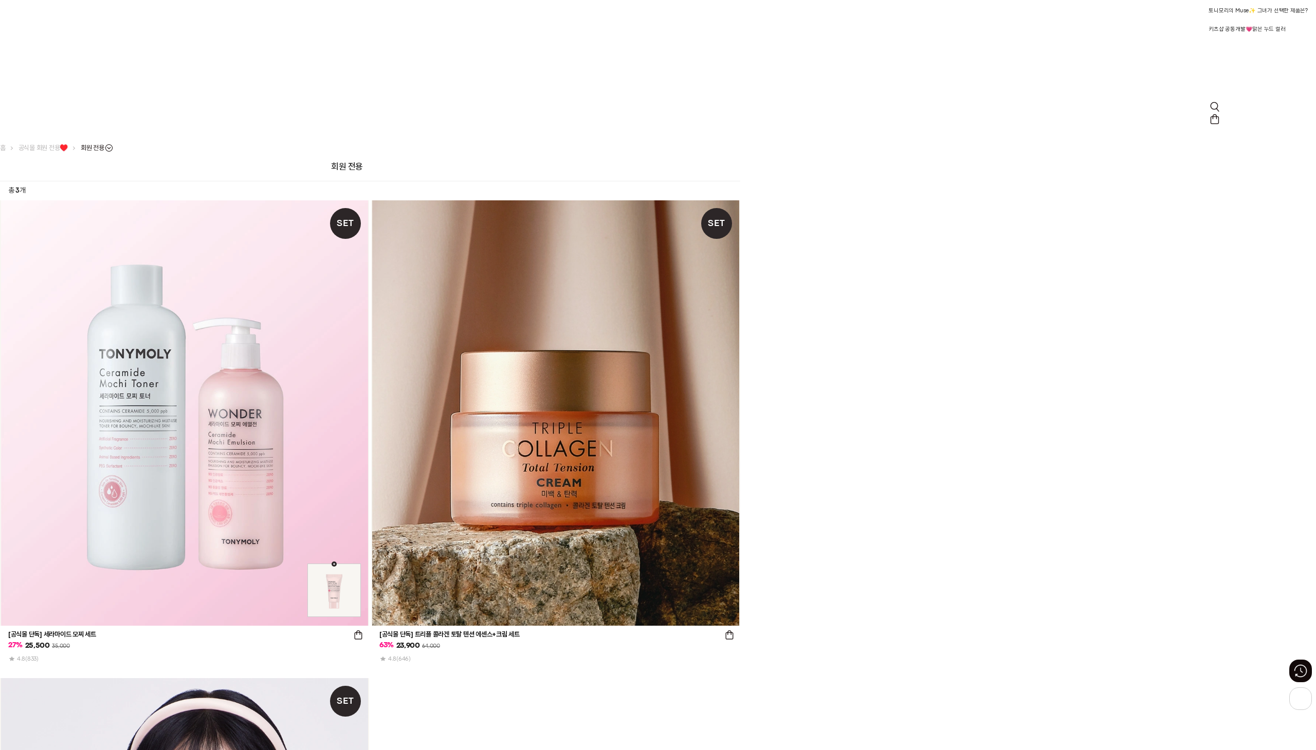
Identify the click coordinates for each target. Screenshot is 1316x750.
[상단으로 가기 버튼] (1300, 698)
